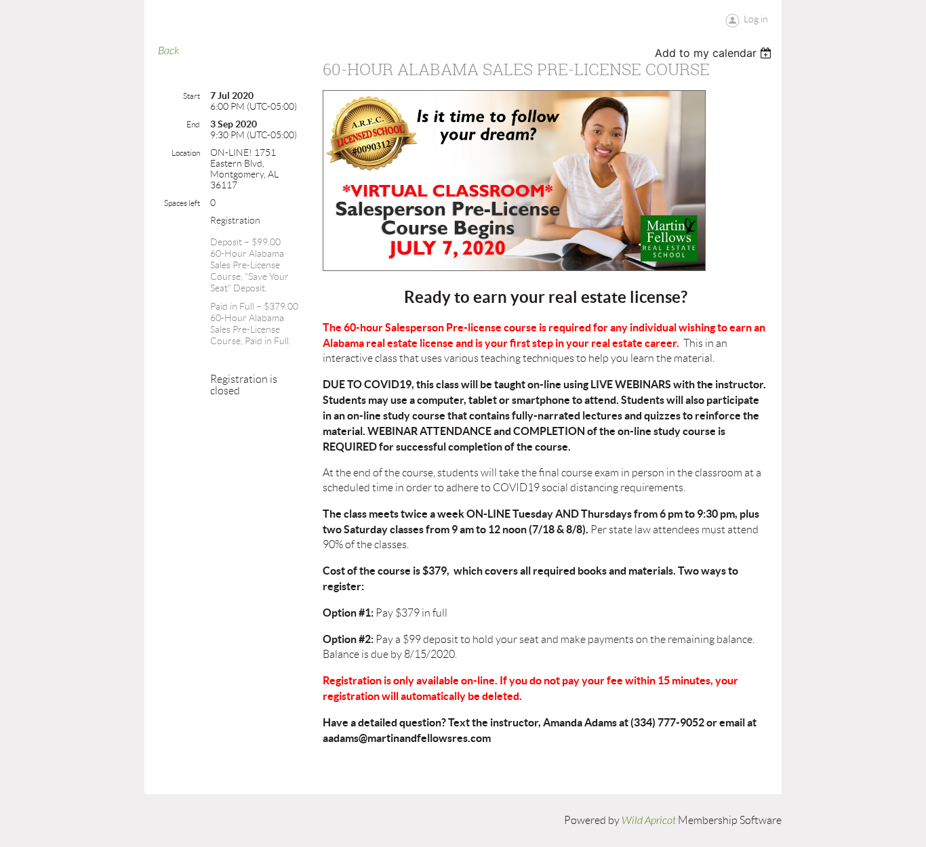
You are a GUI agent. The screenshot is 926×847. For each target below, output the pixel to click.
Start (191, 95)
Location (186, 152)
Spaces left (182, 203)
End (193, 124)
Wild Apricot (649, 820)
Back (168, 51)
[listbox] (715, 53)
